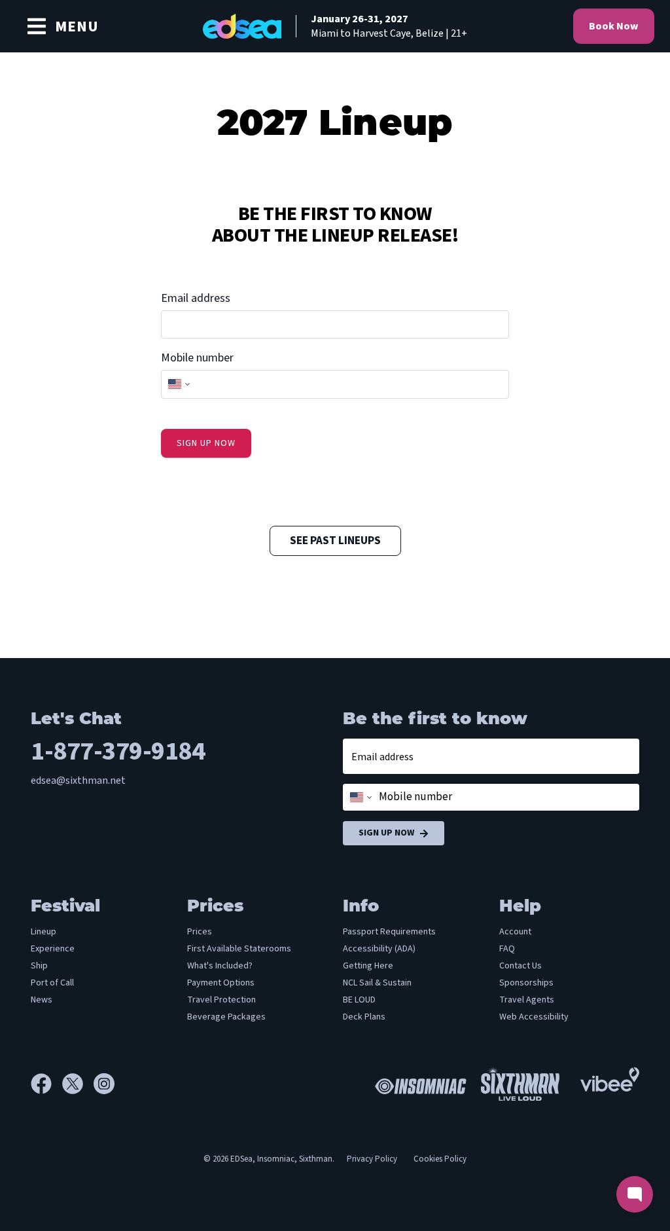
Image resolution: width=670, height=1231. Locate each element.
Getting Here (368, 965)
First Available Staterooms (239, 948)
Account (515, 931)
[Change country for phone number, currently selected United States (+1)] (178, 384)
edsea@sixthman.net (78, 780)
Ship (39, 965)
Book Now (614, 26)
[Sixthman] (520, 1084)
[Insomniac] (417, 1083)
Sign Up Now (386, 832)
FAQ (507, 948)
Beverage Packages (226, 1016)
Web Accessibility (534, 1016)
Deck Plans (364, 1016)
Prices (199, 931)
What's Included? (220, 965)
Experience (53, 948)
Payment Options (221, 982)
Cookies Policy (440, 1159)
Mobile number (197, 358)
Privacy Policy (372, 1159)
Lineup (43, 931)
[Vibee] (609, 1075)
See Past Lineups (335, 541)
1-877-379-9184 (118, 751)
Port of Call (52, 982)
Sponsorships (526, 982)
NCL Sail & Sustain (377, 982)
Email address (195, 298)
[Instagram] (104, 1083)
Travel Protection (221, 999)
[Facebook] (46, 1083)
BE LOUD (359, 999)
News (41, 999)
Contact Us (520, 965)
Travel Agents (526, 999)
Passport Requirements (389, 931)
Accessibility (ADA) (379, 948)
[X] (78, 1083)
